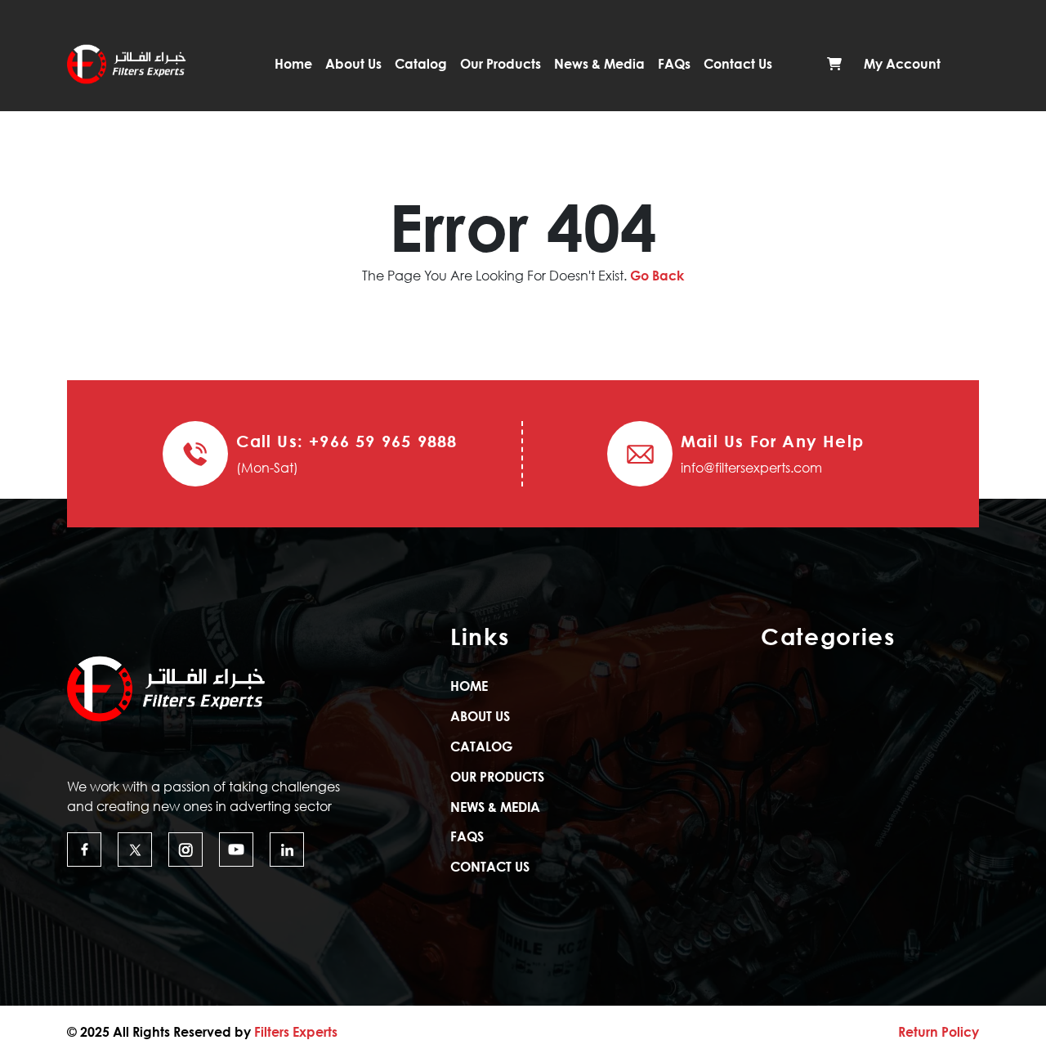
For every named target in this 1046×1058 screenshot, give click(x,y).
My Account (902, 64)
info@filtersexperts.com (751, 468)
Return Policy (938, 1032)
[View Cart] (834, 64)
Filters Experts (295, 1032)
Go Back (657, 275)
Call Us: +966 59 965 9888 (347, 441)
